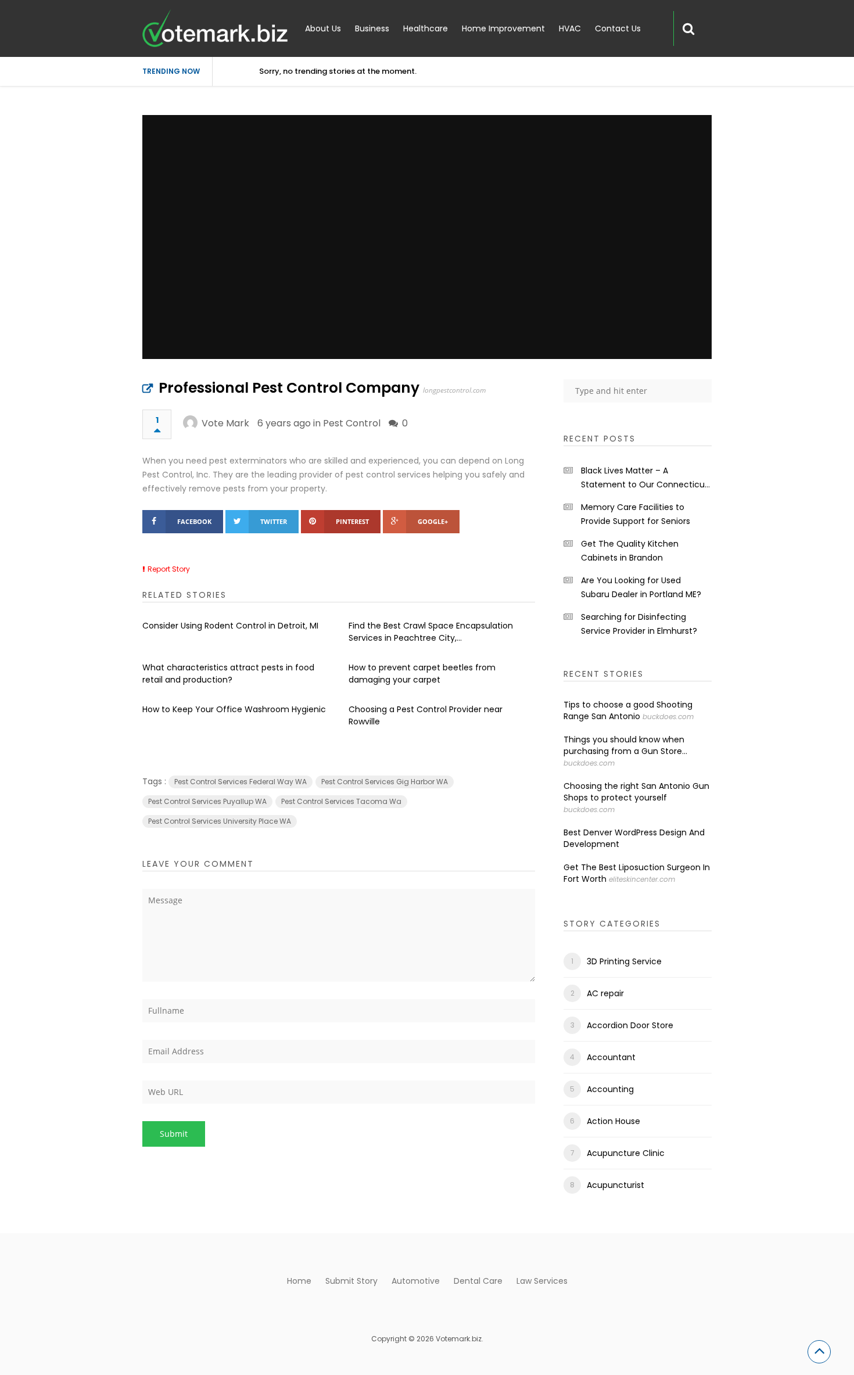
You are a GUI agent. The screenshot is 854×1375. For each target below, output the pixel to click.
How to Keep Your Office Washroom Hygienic (234, 709)
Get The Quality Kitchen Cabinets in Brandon (630, 550)
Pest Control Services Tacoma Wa (341, 801)
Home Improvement (503, 28)
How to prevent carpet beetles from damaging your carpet (422, 673)
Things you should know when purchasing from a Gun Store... (625, 745)
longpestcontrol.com (454, 390)
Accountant (611, 1057)
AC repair (605, 993)
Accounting (610, 1089)
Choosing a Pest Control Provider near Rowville (426, 715)
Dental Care (478, 1281)
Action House (613, 1121)
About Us (323, 28)
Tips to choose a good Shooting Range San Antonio (628, 710)
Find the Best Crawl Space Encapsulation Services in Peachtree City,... (431, 632)
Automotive (416, 1281)
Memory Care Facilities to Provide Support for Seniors (635, 514)
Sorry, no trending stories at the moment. (338, 71)
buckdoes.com (668, 716)
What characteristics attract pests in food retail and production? (228, 673)
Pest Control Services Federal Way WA (240, 782)
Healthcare (425, 28)
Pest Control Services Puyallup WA (207, 801)
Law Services (542, 1281)
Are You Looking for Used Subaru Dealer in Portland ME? (641, 587)
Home (299, 1281)
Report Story (169, 569)
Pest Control (352, 423)
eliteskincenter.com (642, 879)
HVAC (570, 28)
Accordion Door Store (630, 1025)
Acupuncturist (615, 1185)
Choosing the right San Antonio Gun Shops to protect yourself (636, 791)
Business (372, 28)
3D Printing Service (624, 961)
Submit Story (351, 1281)
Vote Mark (225, 423)
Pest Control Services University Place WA (219, 821)
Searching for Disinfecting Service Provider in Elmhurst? (639, 624)
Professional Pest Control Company (289, 388)
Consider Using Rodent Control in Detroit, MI (230, 625)
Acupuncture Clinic (626, 1153)
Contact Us (618, 28)
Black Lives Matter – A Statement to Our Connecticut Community (644, 478)
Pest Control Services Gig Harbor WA (384, 782)
